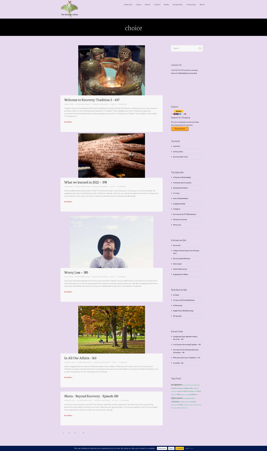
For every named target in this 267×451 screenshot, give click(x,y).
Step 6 (200, 404)
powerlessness (174, 405)
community (173, 391)
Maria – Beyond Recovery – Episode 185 (91, 395)
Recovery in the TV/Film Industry (184, 214)
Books (166, 4)
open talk (189, 401)
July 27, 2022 (68, 276)
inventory (189, 398)
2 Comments (122, 362)
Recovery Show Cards (180, 157)
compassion (179, 391)
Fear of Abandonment (180, 198)
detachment (190, 391)
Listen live (176, 146)
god (186, 394)
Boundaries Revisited (180, 188)
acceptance (176, 384)
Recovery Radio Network (181, 258)
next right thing (183, 401)
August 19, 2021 (69, 362)
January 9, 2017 (69, 400)
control (185, 391)
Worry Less (177, 225)
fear (178, 394)
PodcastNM (103, 104)
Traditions (179, 408)
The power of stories (180, 219)
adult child (187, 385)
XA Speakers (177, 316)
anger (198, 385)
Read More (68, 122)
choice (191, 388)
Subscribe (128, 4)
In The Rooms (177, 305)
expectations (174, 394)
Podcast (95, 104)
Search (147, 4)
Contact (157, 4)
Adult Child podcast (180, 269)
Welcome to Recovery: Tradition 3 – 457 (91, 99)
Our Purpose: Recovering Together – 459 (187, 344)
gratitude (193, 394)
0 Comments (122, 104)
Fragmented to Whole (180, 274)
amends (195, 385)
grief (197, 394)
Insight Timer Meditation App (183, 311)
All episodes (178, 4)
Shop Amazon (180, 129)
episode (195, 391)
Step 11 (191, 404)
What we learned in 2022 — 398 (85, 182)
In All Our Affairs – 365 (80, 357)
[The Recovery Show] (69, 9)
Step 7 (172, 408)
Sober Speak (177, 264)
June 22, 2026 (68, 104)
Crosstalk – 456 (178, 363)
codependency (196, 388)
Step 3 (194, 405)
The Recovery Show (82, 104)
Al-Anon (176, 295)
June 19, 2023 (68, 186)
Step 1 (188, 404)
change (186, 388)
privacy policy (178, 151)
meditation (175, 401)
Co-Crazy (176, 193)
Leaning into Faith (179, 204)
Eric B (199, 391)
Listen (138, 4)
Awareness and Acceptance (182, 182)
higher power (177, 397)
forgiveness (182, 394)
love (193, 398)
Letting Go (176, 209)
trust (183, 408)
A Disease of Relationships (182, 177)
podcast (193, 401)
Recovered (176, 245)
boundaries (180, 388)
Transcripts (191, 4)
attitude (174, 388)
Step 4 (197, 405)
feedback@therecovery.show (187, 73)
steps (175, 408)
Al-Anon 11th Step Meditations (183, 300)
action (183, 385)
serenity (180, 405)
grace (189, 394)
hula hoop (185, 398)
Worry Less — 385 (76, 272)
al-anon (191, 385)
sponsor (185, 404)
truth (186, 408)
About (202, 4)
